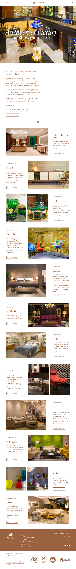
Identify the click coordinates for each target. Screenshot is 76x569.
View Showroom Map (12, 115)
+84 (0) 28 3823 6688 (25, 545)
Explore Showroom (59, 153)
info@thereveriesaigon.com (27, 546)
